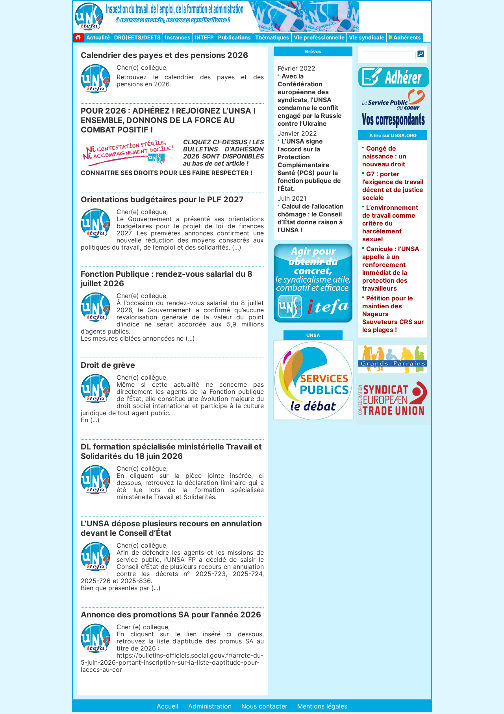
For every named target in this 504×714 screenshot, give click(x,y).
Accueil (167, 706)
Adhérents (406, 37)
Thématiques (272, 37)
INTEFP (204, 37)
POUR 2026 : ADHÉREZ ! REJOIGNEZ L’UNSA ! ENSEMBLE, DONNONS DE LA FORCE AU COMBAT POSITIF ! (168, 120)
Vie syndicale (366, 37)
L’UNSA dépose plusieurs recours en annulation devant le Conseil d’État (171, 528)
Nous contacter (264, 706)
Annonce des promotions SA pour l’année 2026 (171, 614)
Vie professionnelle (319, 37)
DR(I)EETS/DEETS (137, 37)
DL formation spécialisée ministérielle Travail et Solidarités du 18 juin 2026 (171, 451)
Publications (234, 37)
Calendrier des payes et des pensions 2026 (164, 55)
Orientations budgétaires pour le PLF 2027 (162, 199)
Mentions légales (322, 706)
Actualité (98, 37)
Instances (178, 37)
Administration (210, 706)
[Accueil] (79, 37)
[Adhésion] (393, 84)
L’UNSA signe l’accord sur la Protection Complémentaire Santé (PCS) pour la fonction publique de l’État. (309, 164)
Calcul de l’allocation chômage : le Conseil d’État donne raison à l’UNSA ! (311, 218)
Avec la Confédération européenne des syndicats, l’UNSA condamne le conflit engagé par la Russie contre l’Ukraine (310, 99)
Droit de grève (108, 365)
